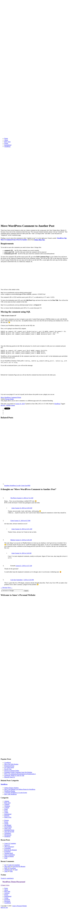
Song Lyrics (7, 828)
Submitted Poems (9, 830)
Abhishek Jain (8, 869)
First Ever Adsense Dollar (11, 770)
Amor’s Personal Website (19, 906)
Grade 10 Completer (10, 843)
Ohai (11, 871)
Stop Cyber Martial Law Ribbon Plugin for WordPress (19, 789)
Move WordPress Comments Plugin (11, 397)
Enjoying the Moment (10, 850)
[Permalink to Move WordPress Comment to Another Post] (34, 221)
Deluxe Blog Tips (39, 240)
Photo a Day (7, 817)
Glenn (12, 520)
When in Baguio (9, 856)
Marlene (12, 540)
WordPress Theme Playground (13, 882)
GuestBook (7, 762)
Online (5, 885)
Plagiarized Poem (9, 766)
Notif (5, 858)
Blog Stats (7, 891)
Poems (6, 143)
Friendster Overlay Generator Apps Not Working (18, 772)
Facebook (7, 899)
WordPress (7, 146)
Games (6, 812)
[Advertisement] (22, 151)
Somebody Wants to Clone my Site (14, 775)
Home (6, 138)
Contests (6, 807)
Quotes (6, 823)
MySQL (3, 405)
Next (10, 587)
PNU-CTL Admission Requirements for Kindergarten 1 (20, 774)
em (5, 865)
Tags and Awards (9, 831)
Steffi (5, 868)
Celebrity (7, 804)
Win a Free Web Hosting (11, 764)
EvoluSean (7, 851)
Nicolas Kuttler (9, 399)
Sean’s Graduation (9, 854)
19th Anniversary (9, 846)
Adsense (6, 801)
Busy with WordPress (10, 794)
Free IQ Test (7, 769)
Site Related (7, 825)
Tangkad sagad (8, 853)
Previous (4, 587)
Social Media (8, 827)
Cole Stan (13, 580)
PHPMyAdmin (10, 405)
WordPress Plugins (9, 791)
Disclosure (7, 901)
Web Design (7, 835)
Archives (6, 893)
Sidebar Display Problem (11, 788)
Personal (6, 815)
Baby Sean (7, 141)
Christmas (7, 806)
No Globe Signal (9, 767)
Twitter (6, 898)
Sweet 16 (7, 845)
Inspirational (7, 145)
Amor (13, 508)
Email (6, 809)
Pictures (6, 820)
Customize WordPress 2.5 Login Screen (15, 792)
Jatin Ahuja (7, 866)
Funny (6, 811)
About (6, 140)
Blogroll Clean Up (9, 777)
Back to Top (4, 907)
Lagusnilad (7, 848)
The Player (13, 498)
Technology (7, 833)
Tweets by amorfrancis (7, 878)
